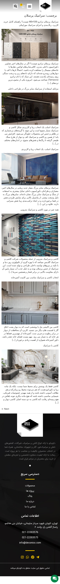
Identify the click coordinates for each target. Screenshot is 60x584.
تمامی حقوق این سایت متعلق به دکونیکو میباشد (30, 568)
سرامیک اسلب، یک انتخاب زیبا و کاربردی (39, 149)
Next (5, 408)
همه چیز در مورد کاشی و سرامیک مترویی (39, 209)
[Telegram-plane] (37, 557)
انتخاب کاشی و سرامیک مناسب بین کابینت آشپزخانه (34, 277)
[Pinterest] (32, 557)
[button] (29, 6)
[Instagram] (22, 557)
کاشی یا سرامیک (50, 345)
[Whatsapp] (27, 557)
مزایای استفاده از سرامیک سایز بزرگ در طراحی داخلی (33, 88)
